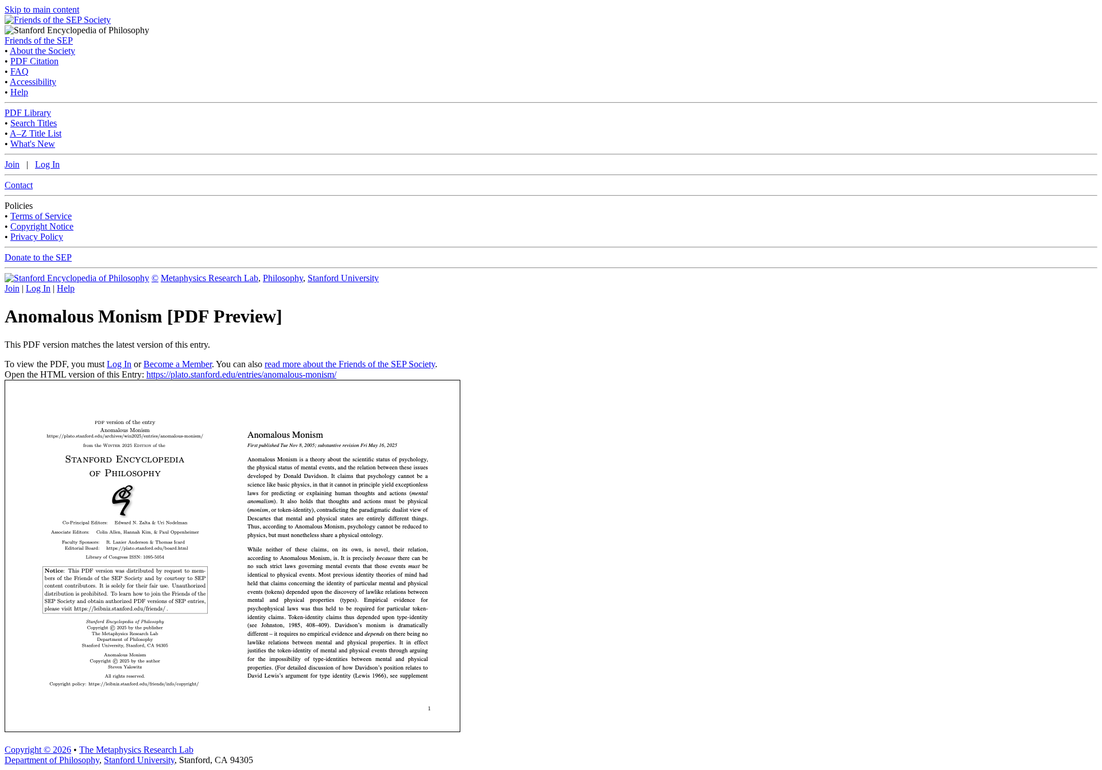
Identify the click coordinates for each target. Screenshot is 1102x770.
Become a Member (177, 364)
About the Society (42, 51)
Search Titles (33, 123)
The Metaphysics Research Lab (136, 750)
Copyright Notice (41, 226)
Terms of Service (41, 216)
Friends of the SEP (39, 40)
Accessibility (33, 82)
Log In (47, 164)
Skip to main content (42, 9)
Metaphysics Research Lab (209, 278)
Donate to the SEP (38, 257)
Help (19, 92)
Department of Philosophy (52, 760)
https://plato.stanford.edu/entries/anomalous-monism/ (241, 374)
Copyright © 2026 (38, 750)
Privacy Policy (36, 237)
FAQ (19, 71)
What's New (32, 144)
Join (12, 164)
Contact (19, 185)
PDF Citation (34, 61)
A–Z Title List (35, 133)
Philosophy (283, 278)
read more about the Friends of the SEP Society (350, 364)
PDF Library (28, 113)
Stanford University (343, 278)
